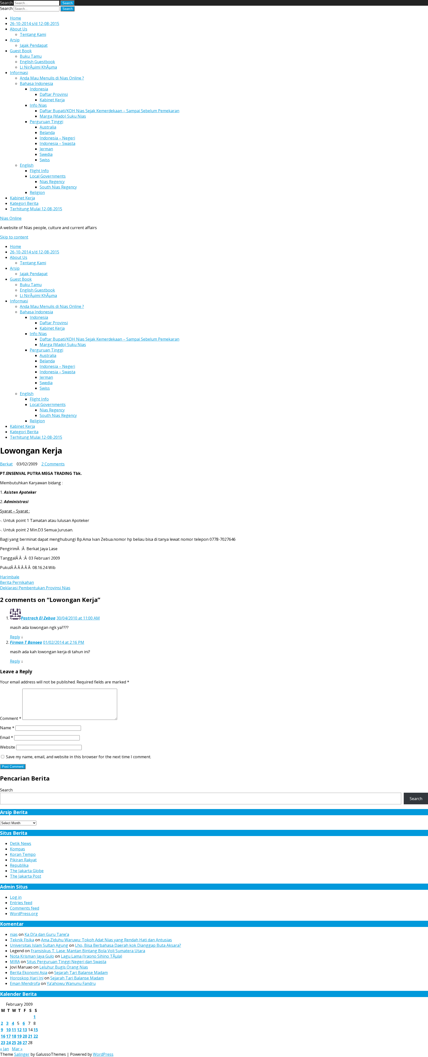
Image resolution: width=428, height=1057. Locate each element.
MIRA (15, 961)
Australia (48, 127)
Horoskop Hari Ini (26, 978)
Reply (15, 637)
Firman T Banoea (26, 642)
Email (6, 737)
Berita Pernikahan (17, 582)
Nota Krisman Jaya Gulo (32, 956)
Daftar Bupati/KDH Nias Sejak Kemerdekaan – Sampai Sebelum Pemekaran (109, 110)
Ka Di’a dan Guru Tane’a (47, 934)
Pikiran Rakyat (23, 860)
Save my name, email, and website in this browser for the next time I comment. (78, 756)
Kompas (17, 849)
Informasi (19, 72)
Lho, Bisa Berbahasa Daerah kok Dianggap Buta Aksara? (128, 945)
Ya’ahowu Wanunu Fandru (71, 983)
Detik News (20, 843)
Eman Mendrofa (25, 983)
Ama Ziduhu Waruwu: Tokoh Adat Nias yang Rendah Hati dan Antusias (106, 940)
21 (30, 1036)
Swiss (45, 160)
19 (19, 1036)
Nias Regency (52, 181)
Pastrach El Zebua (38, 618)
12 (19, 1029)
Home (15, 18)
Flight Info (39, 170)
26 (19, 1042)
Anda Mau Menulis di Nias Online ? (52, 78)
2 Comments (53, 464)
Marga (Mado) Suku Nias (63, 116)
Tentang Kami (33, 34)
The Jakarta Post (25, 876)
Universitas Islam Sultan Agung (39, 945)
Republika (19, 865)
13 (25, 1029)
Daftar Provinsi (54, 94)
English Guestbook (37, 61)
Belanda (47, 132)
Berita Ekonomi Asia (28, 972)
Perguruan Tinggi (46, 121)
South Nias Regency (58, 187)
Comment (10, 718)
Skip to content (14, 237)
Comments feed (24, 908)
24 (8, 1042)
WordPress (103, 1054)
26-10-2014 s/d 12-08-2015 (34, 23)
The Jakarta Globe (27, 870)
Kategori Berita (24, 203)
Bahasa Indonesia (36, 83)
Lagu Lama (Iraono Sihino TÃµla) (91, 956)
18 (14, 1036)
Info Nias (38, 105)
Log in (16, 897)
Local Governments (48, 176)
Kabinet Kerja (52, 100)
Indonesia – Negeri (57, 138)
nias (14, 934)
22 (35, 1036)
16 (3, 1036)
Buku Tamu (31, 56)
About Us (18, 29)
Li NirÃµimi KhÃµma (38, 67)
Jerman (46, 149)
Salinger (21, 1054)
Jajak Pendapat (34, 45)
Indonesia (39, 89)
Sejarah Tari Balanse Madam (81, 972)
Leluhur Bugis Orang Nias (63, 967)
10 (8, 1029)
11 (14, 1029)
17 (8, 1036)
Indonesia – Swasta (57, 143)
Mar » (17, 1049)
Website (7, 747)
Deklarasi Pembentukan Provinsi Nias (35, 588)
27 (25, 1042)
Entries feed (21, 902)
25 (14, 1042)
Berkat (6, 464)
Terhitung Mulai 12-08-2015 (36, 209)
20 (25, 1036)
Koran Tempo (23, 854)
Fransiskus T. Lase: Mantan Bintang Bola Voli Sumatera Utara (88, 950)
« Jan (4, 1049)
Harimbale (9, 577)
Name (7, 728)
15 (35, 1029)
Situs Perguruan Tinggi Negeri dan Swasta (66, 961)
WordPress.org (24, 913)
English (26, 165)
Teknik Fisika (22, 940)
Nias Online (11, 218)
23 (3, 1042)
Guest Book (21, 51)
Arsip (15, 40)
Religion (37, 192)
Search (6, 2)
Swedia (46, 154)
